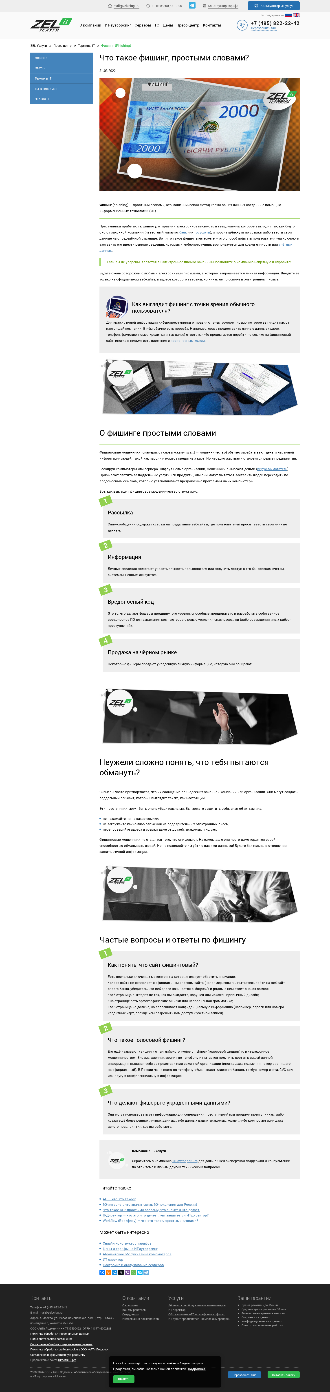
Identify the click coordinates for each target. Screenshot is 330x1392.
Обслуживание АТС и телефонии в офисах (196, 1314)
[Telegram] (146, 1272)
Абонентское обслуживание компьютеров (137, 1254)
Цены (168, 25)
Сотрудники (130, 1314)
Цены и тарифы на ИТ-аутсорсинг (130, 1248)
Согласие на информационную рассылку (57, 1355)
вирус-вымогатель (272, 469)
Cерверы (143, 25)
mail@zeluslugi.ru (126, 6)
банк (183, 232)
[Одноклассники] (108, 1272)
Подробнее (197, 1369)
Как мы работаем (134, 1310)
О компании (90, 25)
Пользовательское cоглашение (51, 1339)
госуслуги (202, 232)
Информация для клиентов (140, 1319)
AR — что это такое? (119, 1199)
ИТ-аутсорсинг (118, 25)
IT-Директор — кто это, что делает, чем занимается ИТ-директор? (156, 1215)
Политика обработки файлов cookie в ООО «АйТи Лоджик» (69, 1349)
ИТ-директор (113, 1259)
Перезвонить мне (264, 28)
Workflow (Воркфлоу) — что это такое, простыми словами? (150, 1220)
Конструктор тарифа (223, 6)
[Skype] (140, 1272)
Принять (123, 1379)
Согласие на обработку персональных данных (61, 1344)
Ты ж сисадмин (46, 89)
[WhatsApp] (133, 1272)
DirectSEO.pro (67, 1360)
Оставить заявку (283, 1375)
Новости (41, 58)
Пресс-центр (187, 25)
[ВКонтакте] (102, 1272)
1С (156, 25)
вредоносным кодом (188, 340)
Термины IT (86, 45)
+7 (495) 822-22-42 (275, 23)
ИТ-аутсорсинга (185, 1161)
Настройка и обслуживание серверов (133, 1265)
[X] (121, 1272)
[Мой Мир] (114, 1272)
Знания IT (42, 99)
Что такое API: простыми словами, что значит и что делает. (151, 1209)
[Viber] (127, 1272)
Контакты (212, 25)
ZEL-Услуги (39, 45)
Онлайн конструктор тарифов (127, 1243)
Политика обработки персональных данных (59, 1334)
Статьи (40, 68)
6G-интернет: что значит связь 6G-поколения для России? (150, 1204)
